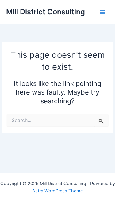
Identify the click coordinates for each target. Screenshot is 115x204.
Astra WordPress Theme (57, 191)
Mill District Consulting (45, 11)
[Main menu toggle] (102, 12)
